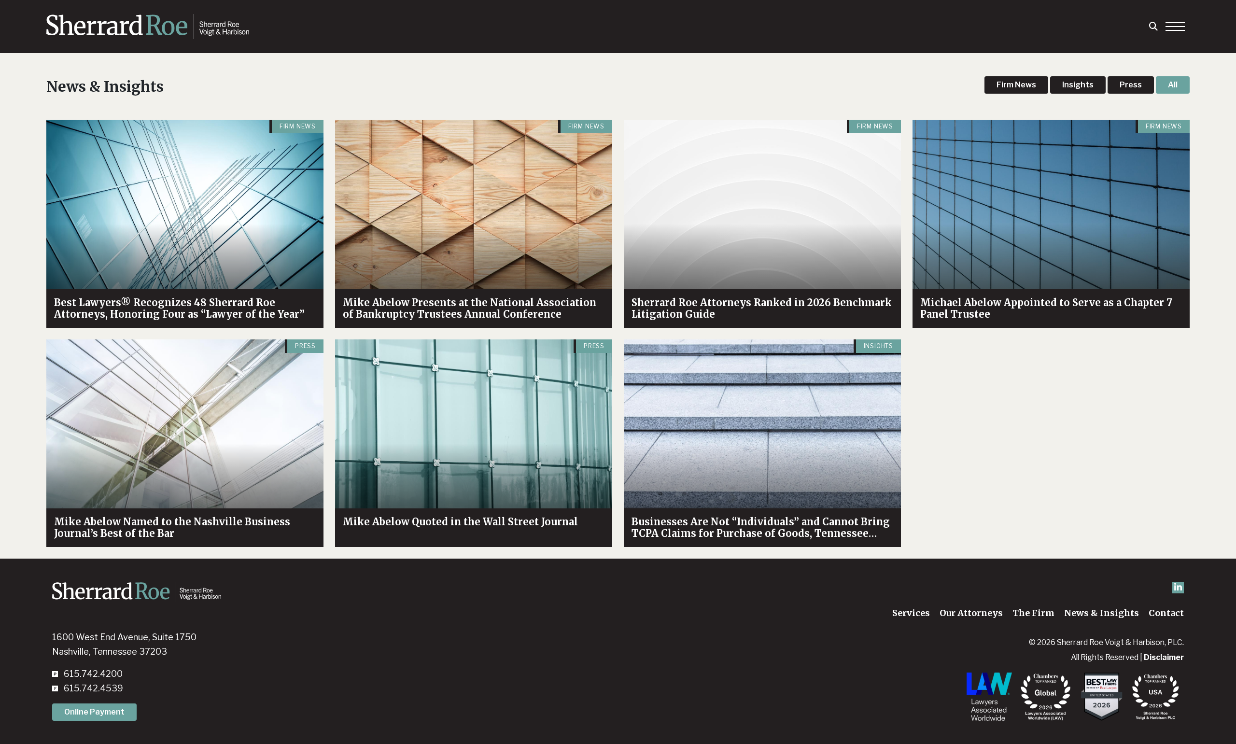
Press (1131, 84)
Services (911, 612)
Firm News (1016, 84)
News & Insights (1101, 612)
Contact (1166, 612)
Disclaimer (1164, 657)
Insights (1078, 84)
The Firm (1033, 612)
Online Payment (94, 711)
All (1173, 84)
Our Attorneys (971, 612)
